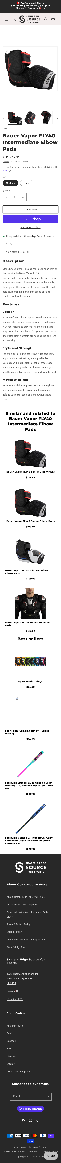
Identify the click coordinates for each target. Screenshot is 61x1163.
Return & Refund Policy (18, 924)
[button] (7, 19)
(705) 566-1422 (15, 999)
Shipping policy (22, 1157)
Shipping (6, 161)
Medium (10, 183)
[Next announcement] (54, 6)
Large (27, 183)
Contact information (40, 1157)
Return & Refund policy (15, 1151)
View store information (18, 252)
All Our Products (15, 1025)
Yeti (9, 1048)
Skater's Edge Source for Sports (34, 1147)
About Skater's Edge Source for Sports (26, 897)
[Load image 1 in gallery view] (15, 117)
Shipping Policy (15, 932)
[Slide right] (57, 118)
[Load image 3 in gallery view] (46, 117)
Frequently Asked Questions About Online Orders (28, 914)
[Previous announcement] (6, 6)
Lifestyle (11, 1056)
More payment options (31, 227)
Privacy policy (35, 1151)
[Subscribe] (47, 1097)
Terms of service (51, 1151)
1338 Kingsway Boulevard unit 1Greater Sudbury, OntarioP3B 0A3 (23, 978)
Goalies (10, 1033)
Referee (11, 1064)
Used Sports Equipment (19, 1071)
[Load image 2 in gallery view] (30, 117)
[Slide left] (3, 118)
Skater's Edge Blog (16, 947)
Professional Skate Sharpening (22, 904)
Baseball (11, 1041)
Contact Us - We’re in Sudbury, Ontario (26, 939)
